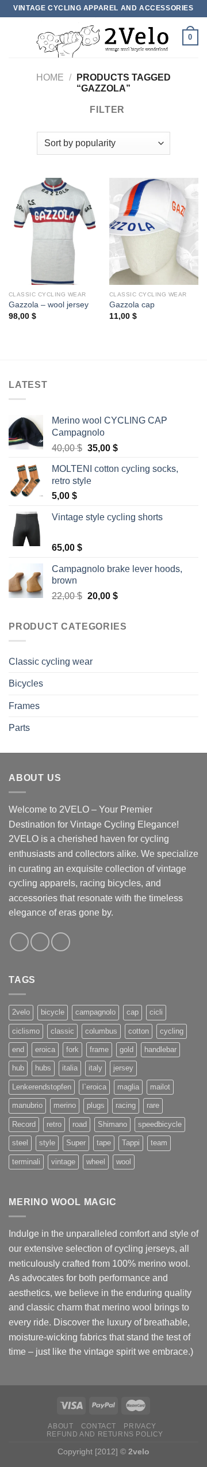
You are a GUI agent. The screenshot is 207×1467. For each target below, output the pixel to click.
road (79, 1124)
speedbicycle (160, 1124)
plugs (96, 1105)
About (60, 1426)
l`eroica (94, 1087)
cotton (138, 1031)
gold (126, 1049)
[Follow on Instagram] (39, 941)
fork (72, 1049)
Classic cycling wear (51, 661)
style (47, 1142)
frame (99, 1049)
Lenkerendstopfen (41, 1087)
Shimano (112, 1124)
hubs (43, 1068)
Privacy (140, 1426)
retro (54, 1124)
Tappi (131, 1142)
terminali (26, 1161)
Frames (24, 706)
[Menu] (15, 37)
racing (126, 1105)
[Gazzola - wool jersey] (53, 231)
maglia (128, 1087)
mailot (160, 1087)
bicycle (52, 1012)
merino (64, 1105)
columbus (101, 1031)
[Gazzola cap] (153, 231)
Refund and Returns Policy (105, 1434)
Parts (19, 728)
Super (76, 1142)
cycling (171, 1031)
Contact (98, 1426)
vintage (63, 1161)
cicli (156, 1012)
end (18, 1049)
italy (95, 1068)
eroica (45, 1049)
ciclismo (26, 1031)
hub (18, 1068)
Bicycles (26, 683)
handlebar (160, 1049)
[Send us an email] (60, 941)
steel (20, 1142)
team (159, 1142)
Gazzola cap (132, 304)
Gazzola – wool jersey (49, 304)
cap (132, 1012)
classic (62, 1031)
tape (104, 1142)
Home (50, 77)
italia (70, 1068)
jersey (123, 1068)
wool (123, 1161)
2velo (21, 1012)
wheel (95, 1161)
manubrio (27, 1105)
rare (153, 1105)
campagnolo (95, 1012)
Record (24, 1124)
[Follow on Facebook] (19, 941)
